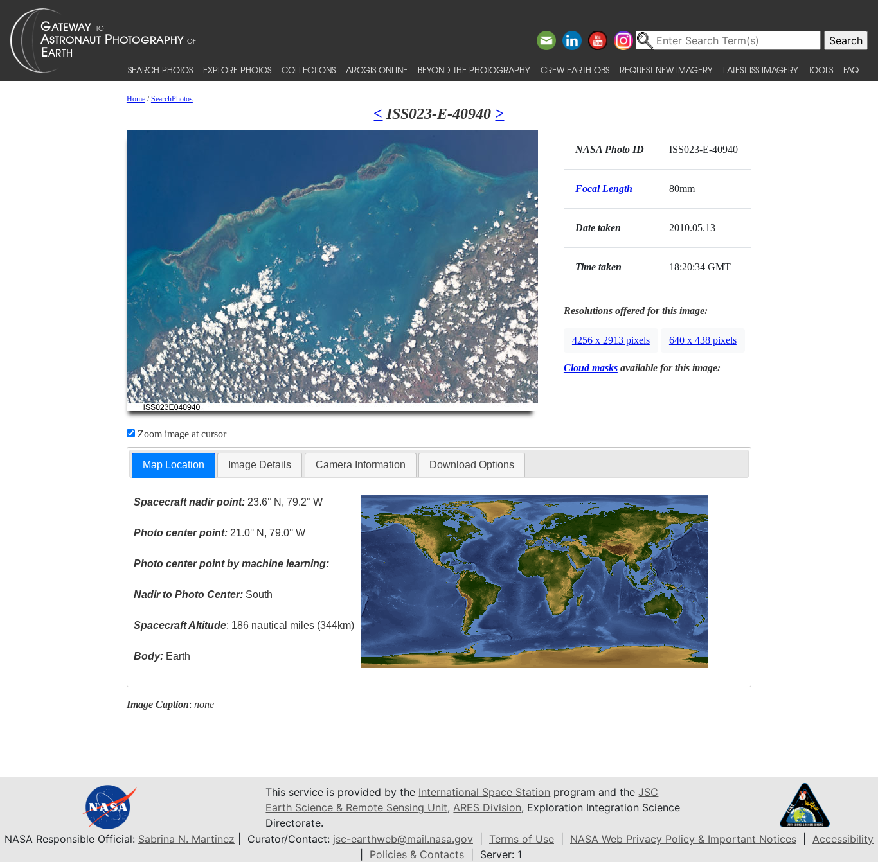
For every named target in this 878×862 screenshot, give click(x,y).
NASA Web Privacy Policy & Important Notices (683, 838)
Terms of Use (521, 838)
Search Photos (160, 70)
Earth (162, 656)
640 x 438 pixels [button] (703, 340)
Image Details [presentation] (259, 464)
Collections (309, 70)
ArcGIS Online (377, 70)
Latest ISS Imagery (760, 70)
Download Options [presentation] (471, 464)
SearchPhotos (172, 98)
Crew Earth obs (575, 70)
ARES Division (487, 807)
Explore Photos (237, 70)
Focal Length (603, 188)
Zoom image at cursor (180, 433)
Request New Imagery (666, 70)
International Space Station (484, 792)
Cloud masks (591, 367)
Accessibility (843, 838)
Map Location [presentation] (173, 464)
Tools (821, 70)
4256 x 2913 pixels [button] (611, 340)
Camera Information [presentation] (361, 464)
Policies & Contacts (417, 854)
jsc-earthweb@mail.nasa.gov (403, 838)
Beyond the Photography (474, 70)
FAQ (851, 70)
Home (136, 98)
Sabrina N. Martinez (186, 838)
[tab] (173, 465)
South (203, 594)
